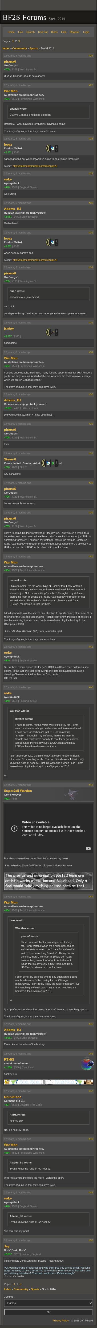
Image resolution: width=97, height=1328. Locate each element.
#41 (91, 646)
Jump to (8, 1296)
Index (6, 48)
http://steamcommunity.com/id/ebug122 (35, 166)
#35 (91, 394)
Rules (54, 32)
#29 (91, 173)
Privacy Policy (61, 1320)
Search (30, 32)
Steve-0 (10, 459)
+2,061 (8, 216)
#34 (91, 352)
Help (63, 32)
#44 (91, 896)
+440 (7, 187)
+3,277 (8, 336)
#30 (91, 202)
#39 (91, 512)
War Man (11, 91)
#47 (91, 1091)
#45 (91, 1024)
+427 (7, 1104)
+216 (7, 467)
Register (75, 32)
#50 (91, 1240)
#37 (91, 453)
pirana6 (10, 61)
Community (19, 48)
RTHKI (9, 1059)
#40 (91, 556)
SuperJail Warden (18, 791)
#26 (91, 55)
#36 (91, 423)
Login (86, 32)
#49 (91, 1192)
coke (8, 179)
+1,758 (8, 1067)
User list (43, 32)
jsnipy (9, 328)
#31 (91, 232)
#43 (91, 784)
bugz (8, 144)
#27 (91, 85)
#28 (91, 138)
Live (20, 32)
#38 (91, 482)
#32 (91, 267)
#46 (91, 1053)
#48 (91, 1139)
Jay (7, 1246)
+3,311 (8, 152)
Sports (34, 48)
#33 (91, 322)
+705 (7, 69)
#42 (91, 687)
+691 (7, 798)
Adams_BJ (12, 209)
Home (11, 32)
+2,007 (8, 1254)
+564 (7, 98)
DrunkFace (12, 1097)
